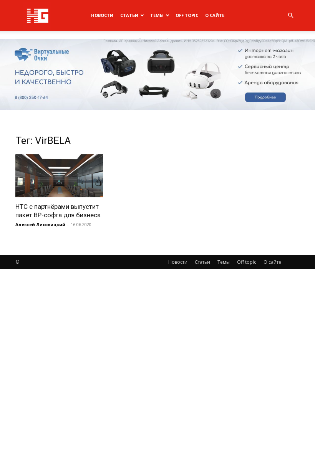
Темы (157, 15)
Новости (102, 15)
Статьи (129, 15)
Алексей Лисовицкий (40, 224)
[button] (290, 15)
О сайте (214, 15)
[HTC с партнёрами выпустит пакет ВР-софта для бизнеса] (59, 176)
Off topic (187, 15)
